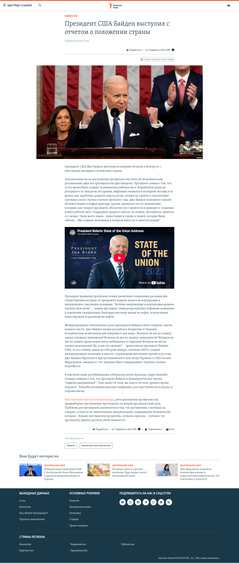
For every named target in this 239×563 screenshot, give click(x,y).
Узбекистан (127, 544)
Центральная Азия (54, 465)
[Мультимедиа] (229, 5)
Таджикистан (78, 544)
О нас (22, 501)
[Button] (134, 50)
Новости (71, 16)
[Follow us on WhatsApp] (153, 502)
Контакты (25, 507)
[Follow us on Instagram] (130, 502)
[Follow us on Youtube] (123, 502)
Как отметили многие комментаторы (89, 399)
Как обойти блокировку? (33, 513)
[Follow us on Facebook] (138, 502)
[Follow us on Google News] (161, 502)
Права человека (78, 525)
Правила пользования (32, 519)
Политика (75, 513)
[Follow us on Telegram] (146, 502)
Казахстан (25, 544)
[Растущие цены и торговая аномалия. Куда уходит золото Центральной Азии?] (98, 470)
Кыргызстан (26, 550)
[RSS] (169, 502)
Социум (74, 519)
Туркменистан (78, 550)
